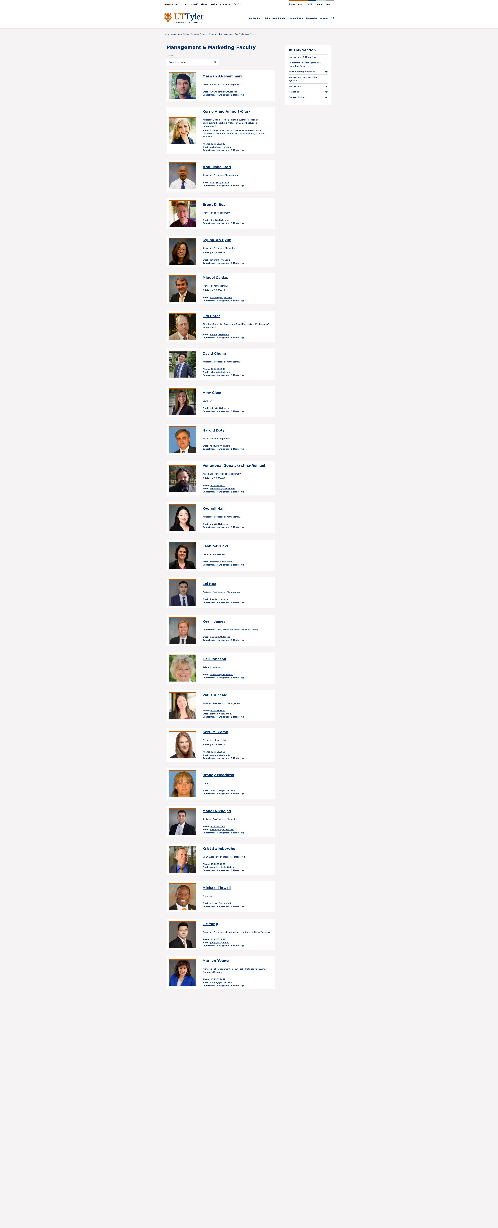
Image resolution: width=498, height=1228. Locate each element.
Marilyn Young (216, 961)
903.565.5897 (217, 711)
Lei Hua (209, 584)
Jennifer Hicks (216, 546)
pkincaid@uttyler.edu (221, 714)
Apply (319, 4)
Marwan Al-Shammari (222, 76)
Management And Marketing (235, 34)
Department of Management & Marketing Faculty (305, 64)
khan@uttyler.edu (219, 524)
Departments (215, 34)
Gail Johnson (214, 659)
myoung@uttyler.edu (221, 982)
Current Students (172, 4)
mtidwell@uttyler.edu (221, 903)
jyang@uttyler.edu (219, 943)
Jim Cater (211, 316)
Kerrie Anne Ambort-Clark (227, 112)
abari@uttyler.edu (219, 183)
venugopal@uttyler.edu (222, 489)
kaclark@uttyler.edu (220, 147)
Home (166, 34)
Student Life (294, 18)
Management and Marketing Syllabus (303, 79)
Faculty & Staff (191, 4)
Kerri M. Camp (215, 732)
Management (295, 86)
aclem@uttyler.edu (219, 408)
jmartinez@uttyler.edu (221, 562)
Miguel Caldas (215, 278)
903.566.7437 (217, 979)
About (323, 18)
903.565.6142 (217, 827)
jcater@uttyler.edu (219, 335)
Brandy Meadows (218, 775)
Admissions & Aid (274, 18)
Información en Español (230, 4)
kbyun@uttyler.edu (220, 260)
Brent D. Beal (215, 205)
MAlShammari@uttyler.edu (223, 92)
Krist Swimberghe (219, 849)
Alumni (204, 4)
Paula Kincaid (215, 695)
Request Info (295, 4)
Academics (254, 18)
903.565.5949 (217, 369)
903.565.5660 (218, 752)
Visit (310, 4)
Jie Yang (210, 924)
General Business (298, 97)
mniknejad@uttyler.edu (222, 830)
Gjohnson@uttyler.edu (221, 675)
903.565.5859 (217, 939)
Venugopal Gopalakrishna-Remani (234, 466)
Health (213, 4)
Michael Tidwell (217, 888)
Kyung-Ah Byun (217, 240)
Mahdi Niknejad (217, 811)
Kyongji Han (214, 509)
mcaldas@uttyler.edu (221, 298)
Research (311, 18)
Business (203, 34)
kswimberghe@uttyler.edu (223, 867)
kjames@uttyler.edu (220, 637)
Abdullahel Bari (217, 167)
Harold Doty (214, 430)
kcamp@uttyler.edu (220, 755)
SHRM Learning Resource (302, 72)
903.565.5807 (217, 486)
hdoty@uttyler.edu (220, 446)
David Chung (214, 353)
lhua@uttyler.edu (219, 599)
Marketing (294, 92)
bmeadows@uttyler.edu (222, 790)
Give (328, 4)
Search (170, 56)
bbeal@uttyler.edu (219, 220)
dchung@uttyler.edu (220, 372)
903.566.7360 (218, 864)
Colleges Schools (190, 34)
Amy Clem (212, 393)
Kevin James (214, 621)
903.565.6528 (217, 144)
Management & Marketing (302, 57)
